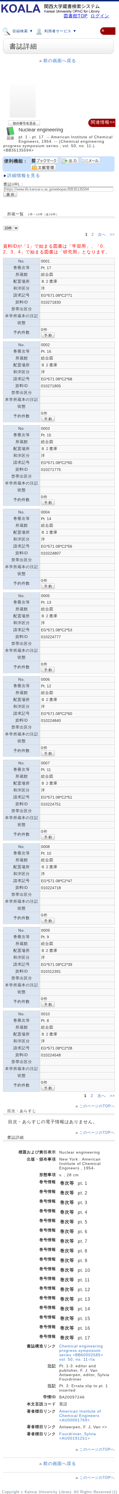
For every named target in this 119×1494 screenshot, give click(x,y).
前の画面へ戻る (59, 60)
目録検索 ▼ (22, 31)
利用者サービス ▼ (60, 31)
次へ (102, 235)
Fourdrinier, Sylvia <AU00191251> (77, 1436)
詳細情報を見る (23, 175)
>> (112, 235)
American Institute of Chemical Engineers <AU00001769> (80, 1415)
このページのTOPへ (97, 1106)
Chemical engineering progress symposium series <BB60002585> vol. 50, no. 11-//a (81, 1352)
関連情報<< (103, 122)
